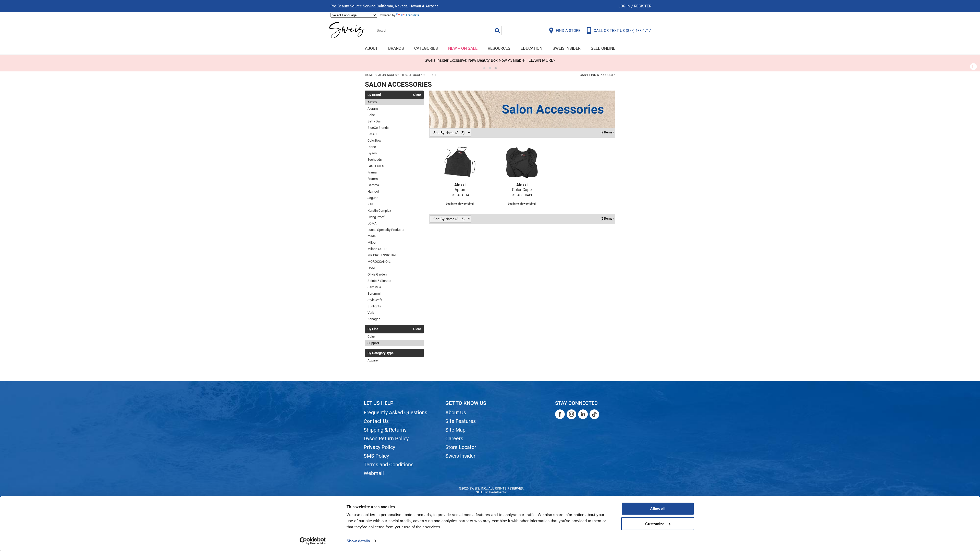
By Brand (374, 95)
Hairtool (373, 191)
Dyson (372, 153)
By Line (373, 329)
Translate (412, 15)
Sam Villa (374, 287)
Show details (358, 541)
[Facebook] (560, 414)
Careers (454, 438)
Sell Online (603, 48)
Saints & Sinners (379, 281)
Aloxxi (372, 102)
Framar (373, 172)
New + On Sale (462, 48)
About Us (455, 412)
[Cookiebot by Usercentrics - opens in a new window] (312, 541)
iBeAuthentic (497, 492)
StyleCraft (375, 300)
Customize (654, 523)
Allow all (657, 509)
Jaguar (372, 198)
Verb (371, 313)
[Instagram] (571, 414)
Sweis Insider (567, 48)
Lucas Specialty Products (386, 230)
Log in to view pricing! (460, 203)
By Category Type (381, 353)
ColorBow (374, 140)
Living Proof (376, 217)
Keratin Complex (379, 210)
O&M (371, 268)
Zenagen (374, 319)
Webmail (374, 473)
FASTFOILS (376, 166)
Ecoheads (375, 159)
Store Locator (460, 447)
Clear (417, 95)
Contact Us (376, 421)
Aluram (373, 108)
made (372, 236)
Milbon (372, 242)
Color (371, 337)
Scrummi (374, 293)
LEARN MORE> (542, 60)
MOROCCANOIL (379, 262)
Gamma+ (374, 185)
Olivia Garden (377, 274)
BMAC (372, 134)
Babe (371, 115)
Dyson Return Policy (386, 438)
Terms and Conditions (388, 464)
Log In (624, 6)
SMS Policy (376, 456)
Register (642, 6)
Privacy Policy (379, 447)
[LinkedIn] (583, 414)
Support (373, 343)
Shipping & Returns (385, 430)
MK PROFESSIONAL (382, 255)
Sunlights (374, 306)
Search (497, 30)
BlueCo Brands (378, 128)
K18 (370, 204)
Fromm (373, 179)
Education (531, 48)
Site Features (460, 421)
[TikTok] (594, 414)
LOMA (372, 223)
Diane (372, 147)
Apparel (373, 360)
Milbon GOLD (377, 249)
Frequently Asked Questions (395, 412)
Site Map (455, 430)
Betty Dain (375, 121)
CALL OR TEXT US (622, 30)
